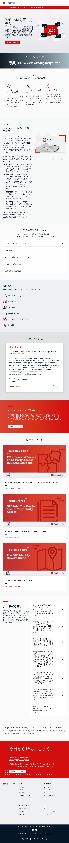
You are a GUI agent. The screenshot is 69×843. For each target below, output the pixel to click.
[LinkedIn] (27, 839)
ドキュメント (47, 814)
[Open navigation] (65, 3)
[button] (50, 142)
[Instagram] (46, 839)
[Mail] (42, 839)
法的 (19, 833)
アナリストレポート (49, 795)
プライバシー (26, 833)
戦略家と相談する (24, 809)
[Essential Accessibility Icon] (34, 830)
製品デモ (21, 814)
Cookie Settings (45, 833)
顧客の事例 (47, 787)
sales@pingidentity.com (19, 760)
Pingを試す (22, 811)
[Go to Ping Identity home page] (9, 3)
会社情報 (21, 787)
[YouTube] (34, 839)
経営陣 (21, 790)
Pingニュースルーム (25, 795)
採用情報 (21, 792)
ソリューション (48, 790)
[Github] (38, 839)
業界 (45, 792)
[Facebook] (31, 839)
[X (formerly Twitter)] (23, 839)
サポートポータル (49, 809)
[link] (19, 296)
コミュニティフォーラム (51, 811)
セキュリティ (35, 833)
